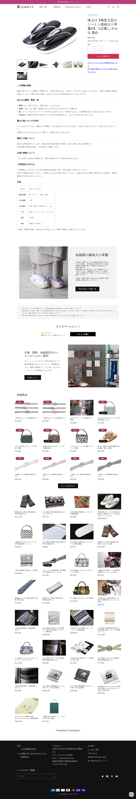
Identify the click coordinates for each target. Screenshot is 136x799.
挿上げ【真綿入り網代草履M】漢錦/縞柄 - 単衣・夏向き (108, 447)
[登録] (52, 776)
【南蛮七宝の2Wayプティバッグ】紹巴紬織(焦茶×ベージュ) (26, 543)
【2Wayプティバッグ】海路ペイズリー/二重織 (81, 447)
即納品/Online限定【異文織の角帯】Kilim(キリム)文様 (108, 543)
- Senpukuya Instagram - (68, 730)
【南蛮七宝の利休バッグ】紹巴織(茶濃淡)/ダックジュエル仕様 (108, 571)
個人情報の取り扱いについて (98, 761)
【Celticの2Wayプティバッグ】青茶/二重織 (26, 447)
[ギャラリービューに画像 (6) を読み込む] (78, 65)
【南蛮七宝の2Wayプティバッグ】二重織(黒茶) (53, 447)
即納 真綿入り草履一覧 (87, 289)
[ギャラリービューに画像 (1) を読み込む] (22, 65)
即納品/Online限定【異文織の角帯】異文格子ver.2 (25, 513)
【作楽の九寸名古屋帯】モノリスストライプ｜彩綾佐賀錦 (81, 629)
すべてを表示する (68, 486)
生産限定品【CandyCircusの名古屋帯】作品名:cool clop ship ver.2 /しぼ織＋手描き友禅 (109, 688)
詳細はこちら (33, 377)
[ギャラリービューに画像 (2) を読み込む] (33, 65)
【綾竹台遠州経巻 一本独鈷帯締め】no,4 (25, 687)
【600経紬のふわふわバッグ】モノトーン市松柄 (81, 571)
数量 (89, 44)
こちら (117, 41)
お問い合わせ (92, 753)
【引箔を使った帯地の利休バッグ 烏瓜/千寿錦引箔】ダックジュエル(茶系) (109, 599)
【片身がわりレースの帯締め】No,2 (26, 418)
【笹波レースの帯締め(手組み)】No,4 (25, 475)
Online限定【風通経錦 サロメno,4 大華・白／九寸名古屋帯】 (53, 687)
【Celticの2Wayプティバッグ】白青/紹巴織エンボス (109, 419)
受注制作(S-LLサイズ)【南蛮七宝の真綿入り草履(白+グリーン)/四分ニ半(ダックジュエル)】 (109, 513)
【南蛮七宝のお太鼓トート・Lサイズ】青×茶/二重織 (53, 717)
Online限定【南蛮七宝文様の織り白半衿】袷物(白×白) (54, 543)
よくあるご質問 (93, 750)
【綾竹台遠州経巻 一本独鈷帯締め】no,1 (25, 629)
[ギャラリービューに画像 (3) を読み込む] (44, 65)
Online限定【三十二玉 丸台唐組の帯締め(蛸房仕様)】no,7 (109, 659)
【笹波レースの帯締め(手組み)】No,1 (108, 475)
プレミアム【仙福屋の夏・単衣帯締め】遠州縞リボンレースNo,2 (54, 571)
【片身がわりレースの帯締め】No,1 (54, 418)
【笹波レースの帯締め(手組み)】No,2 (80, 475)
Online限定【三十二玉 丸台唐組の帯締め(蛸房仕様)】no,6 (53, 659)
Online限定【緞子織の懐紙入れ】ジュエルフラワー (54, 513)
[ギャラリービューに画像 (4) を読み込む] (56, 65)
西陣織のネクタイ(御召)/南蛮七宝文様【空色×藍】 (26, 599)
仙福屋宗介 (25, 757)
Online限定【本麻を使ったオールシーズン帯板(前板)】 (81, 543)
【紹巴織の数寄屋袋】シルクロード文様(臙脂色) (81, 513)
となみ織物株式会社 (28, 749)
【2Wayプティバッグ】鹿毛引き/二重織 (81, 419)
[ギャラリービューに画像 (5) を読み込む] (67, 65)
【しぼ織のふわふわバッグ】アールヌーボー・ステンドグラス (26, 659)
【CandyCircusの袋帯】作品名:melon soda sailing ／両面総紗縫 (26, 717)
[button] (108, 6)
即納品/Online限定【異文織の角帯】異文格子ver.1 (52, 599)
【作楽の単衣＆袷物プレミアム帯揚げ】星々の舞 (81, 659)
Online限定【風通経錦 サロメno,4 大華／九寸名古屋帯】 (81, 687)
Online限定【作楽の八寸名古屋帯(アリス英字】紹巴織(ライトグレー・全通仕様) (53, 630)
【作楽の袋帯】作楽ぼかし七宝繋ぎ (26, 570)
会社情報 (91, 746)
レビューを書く (83, 334)
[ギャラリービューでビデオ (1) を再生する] (22, 76)
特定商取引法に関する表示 (97, 757)
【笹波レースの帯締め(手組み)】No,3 (53, 475)
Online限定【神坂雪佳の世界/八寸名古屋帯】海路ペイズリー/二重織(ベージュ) (109, 630)
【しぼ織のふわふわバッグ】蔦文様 (81, 598)
